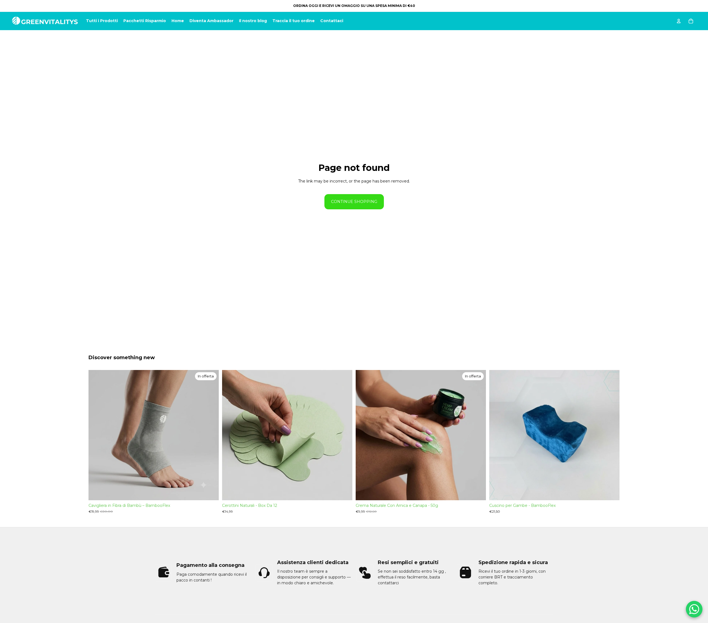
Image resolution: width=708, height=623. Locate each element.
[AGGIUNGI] (344, 492)
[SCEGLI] (210, 492)
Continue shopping (354, 201)
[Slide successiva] (210, 435)
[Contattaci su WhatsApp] (694, 609)
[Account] (679, 21)
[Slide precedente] (96, 435)
